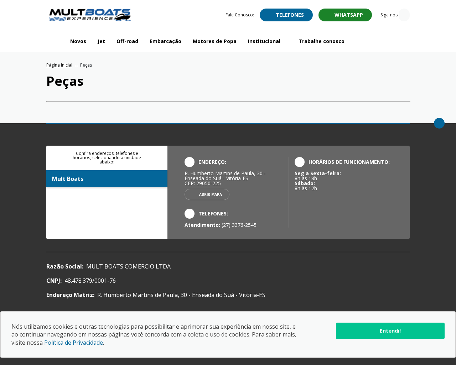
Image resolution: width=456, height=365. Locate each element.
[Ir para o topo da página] (439, 123)
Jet (101, 41)
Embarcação (165, 41)
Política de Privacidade (73, 342)
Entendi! (390, 330)
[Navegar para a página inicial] (55, 41)
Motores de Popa (215, 41)
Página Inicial (59, 65)
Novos (78, 41)
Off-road (127, 41)
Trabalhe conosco (321, 41)
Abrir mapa (210, 194)
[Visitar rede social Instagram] (404, 16)
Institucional (264, 41)
